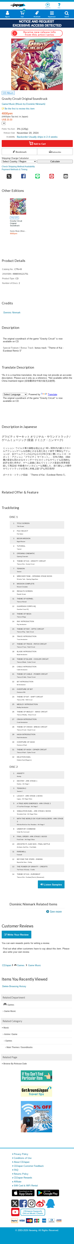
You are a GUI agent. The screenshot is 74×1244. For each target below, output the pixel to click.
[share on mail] (66, 175)
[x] (15, 1203)
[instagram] (31, 1203)
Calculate (55, 161)
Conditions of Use (22, 1158)
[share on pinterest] (52, 175)
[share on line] (37, 175)
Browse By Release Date (15, 1063)
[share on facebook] (23, 175)
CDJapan (6, 965)
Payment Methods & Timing (14, 169)
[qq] (50, 1203)
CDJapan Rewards (23, 1177)
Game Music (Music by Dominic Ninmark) (23, 103)
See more (56, 911)
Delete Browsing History (14, 986)
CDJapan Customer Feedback (29, 1166)
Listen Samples (52, 884)
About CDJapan (21, 1162)
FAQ (16, 1170)
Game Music (34, 965)
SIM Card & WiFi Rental (26, 1185)
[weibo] (40, 1203)
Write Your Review (18, 934)
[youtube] (15, 1212)
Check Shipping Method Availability (18, 166)
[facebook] (23, 1203)
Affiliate (17, 1181)
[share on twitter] (9, 175)
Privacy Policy (21, 1154)
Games (20, 965)
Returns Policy (21, 1174)
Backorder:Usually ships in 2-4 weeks (37, 136)
